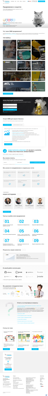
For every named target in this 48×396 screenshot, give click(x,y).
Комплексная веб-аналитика (30, 380)
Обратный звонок (41, 1)
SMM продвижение (28, 381)
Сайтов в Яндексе (15, 387)
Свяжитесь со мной (10, 109)
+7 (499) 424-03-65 (8, 367)
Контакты (24, 1)
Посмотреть (7, 51)
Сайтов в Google (15, 386)
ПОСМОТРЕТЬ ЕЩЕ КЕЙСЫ (8, 93)
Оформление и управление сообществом (17, 132)
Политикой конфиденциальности (26, 164)
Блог (15, 1)
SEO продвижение (15, 385)
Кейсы (21, 1)
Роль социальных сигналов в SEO (37, 331)
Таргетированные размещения (17, 380)
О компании (12, 1)
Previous (18, 194)
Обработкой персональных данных (18, 164)
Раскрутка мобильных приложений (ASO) (18, 388)
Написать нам (8, 369)
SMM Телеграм (28, 383)
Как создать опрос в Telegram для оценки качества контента (24, 332)
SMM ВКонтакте (28, 382)
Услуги (18, 1)
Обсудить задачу (8, 144)
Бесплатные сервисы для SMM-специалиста (8, 332)
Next (20, 194)
